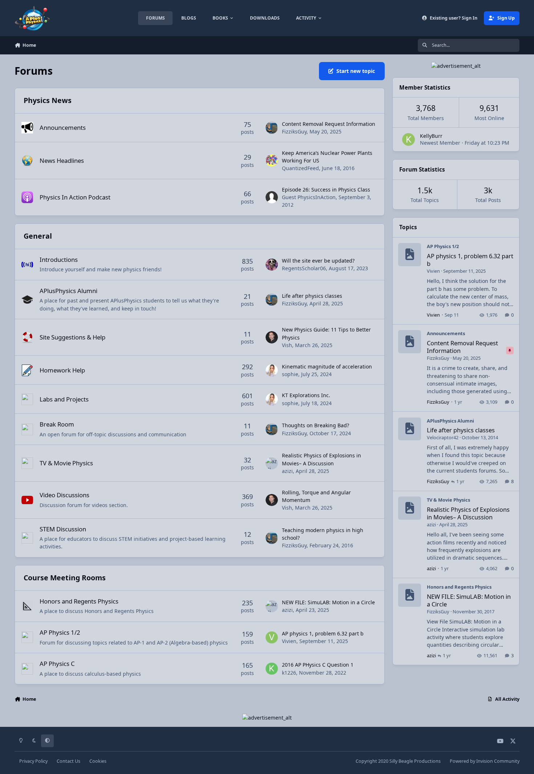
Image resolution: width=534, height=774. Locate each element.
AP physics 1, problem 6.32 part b (323, 633)
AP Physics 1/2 (60, 632)
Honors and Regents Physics (79, 601)
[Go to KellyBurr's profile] (408, 139)
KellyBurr (431, 135)
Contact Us (68, 761)
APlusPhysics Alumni (68, 291)
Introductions (59, 259)
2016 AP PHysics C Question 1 (317, 664)
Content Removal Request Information (328, 123)
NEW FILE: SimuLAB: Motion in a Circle (328, 602)
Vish (287, 345)
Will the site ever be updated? (318, 260)
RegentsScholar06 (304, 268)
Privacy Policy (33, 761)
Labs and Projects (64, 399)
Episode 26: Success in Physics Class (326, 189)
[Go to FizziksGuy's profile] (272, 128)
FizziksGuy (294, 131)
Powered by (484, 761)
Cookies (97, 761)
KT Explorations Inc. (306, 395)
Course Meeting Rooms (65, 577)
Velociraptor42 (442, 437)
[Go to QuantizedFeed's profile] (272, 161)
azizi (287, 471)
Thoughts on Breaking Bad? (315, 425)
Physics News (48, 100)
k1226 (289, 672)
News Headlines (62, 160)
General (38, 236)
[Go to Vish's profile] (272, 337)
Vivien (289, 641)
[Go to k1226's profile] (272, 669)
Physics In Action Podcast (75, 197)
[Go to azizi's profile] (272, 463)
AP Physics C (57, 663)
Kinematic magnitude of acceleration (327, 366)
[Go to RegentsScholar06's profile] (272, 265)
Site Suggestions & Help (72, 337)
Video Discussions (64, 495)
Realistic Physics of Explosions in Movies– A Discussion (468, 513)
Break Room (57, 424)
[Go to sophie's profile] (272, 370)
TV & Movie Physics (66, 463)
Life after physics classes (312, 295)
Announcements (63, 127)
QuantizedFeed (300, 168)
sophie (290, 374)
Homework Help (62, 370)
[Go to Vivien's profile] (272, 637)
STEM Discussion (63, 529)
